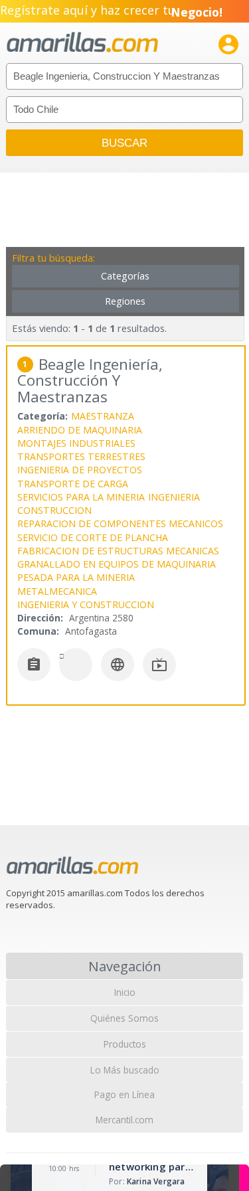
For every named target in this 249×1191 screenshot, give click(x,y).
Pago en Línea (124, 1094)
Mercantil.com (124, 1119)
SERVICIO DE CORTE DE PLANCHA (92, 537)
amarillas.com (82, 43)
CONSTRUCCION (54, 510)
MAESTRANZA (102, 416)
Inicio (124, 992)
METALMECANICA (57, 591)
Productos (125, 1044)
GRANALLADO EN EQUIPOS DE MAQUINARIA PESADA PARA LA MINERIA (116, 571)
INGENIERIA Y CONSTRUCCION (85, 604)
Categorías (125, 276)
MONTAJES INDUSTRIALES (76, 443)
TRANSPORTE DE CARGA (72, 483)
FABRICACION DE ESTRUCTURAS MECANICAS (118, 550)
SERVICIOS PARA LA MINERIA (81, 497)
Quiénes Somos (124, 1018)
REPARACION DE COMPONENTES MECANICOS (120, 523)
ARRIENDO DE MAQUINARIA (79, 430)
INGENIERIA (174, 497)
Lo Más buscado (124, 1070)
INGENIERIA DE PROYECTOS (79, 469)
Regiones (125, 301)
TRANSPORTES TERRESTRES (81, 456)
